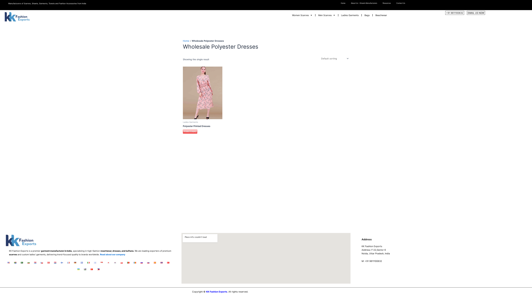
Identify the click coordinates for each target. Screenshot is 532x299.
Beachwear (381, 15)
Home (343, 3)
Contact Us (400, 3)
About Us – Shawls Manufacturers (364, 3)
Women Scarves (300, 15)
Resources (387, 3)
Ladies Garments (350, 15)
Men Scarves (325, 15)
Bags (367, 15)
